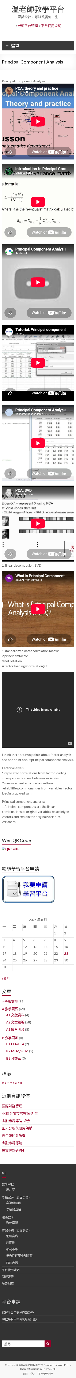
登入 (32, 1373)
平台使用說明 (51, 26)
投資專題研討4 (13, 1150)
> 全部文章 (10, 1001)
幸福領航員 (13, 1203)
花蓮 (20, 1083)
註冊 (25, 1373)
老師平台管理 (28, 26)
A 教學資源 (10, 1009)
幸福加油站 (13, 1209)
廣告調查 (8, 1283)
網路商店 (12, 1236)
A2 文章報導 (15, 1022)
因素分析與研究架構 (17, 1128)
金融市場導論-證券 (16, 1121)
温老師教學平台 (38, 9)
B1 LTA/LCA (15, 1044)
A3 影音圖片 (15, 1029)
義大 (14, 1083)
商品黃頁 (12, 1262)
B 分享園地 (10, 1038)
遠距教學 (8, 1217)
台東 (4, 1083)
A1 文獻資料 (15, 1015)
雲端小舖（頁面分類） (16, 1230)
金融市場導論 (12, 1143)
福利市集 (12, 1249)
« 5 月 (6, 978)
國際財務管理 (12, 1106)
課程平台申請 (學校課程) (18, 1312)
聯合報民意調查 (14, 1135)
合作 (9, 1083)
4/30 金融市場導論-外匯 (20, 1113)
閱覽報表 (8, 1276)
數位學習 (12, 1222)
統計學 (10, 1189)
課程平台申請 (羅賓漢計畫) (19, 1319)
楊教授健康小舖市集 (19, 1255)
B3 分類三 (13, 1058)
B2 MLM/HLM (17, 1051)
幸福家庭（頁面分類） (16, 1197)
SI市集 (10, 1242)
